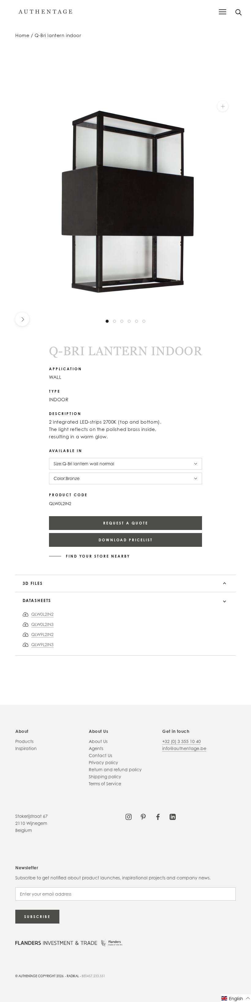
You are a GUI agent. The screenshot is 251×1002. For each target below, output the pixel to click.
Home (22, 35)
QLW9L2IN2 (42, 634)
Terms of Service (105, 783)
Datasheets (37, 600)
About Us (98, 741)
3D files (33, 583)
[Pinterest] (143, 816)
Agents (96, 748)
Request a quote (125, 523)
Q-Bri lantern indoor (58, 35)
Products (24, 741)
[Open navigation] (222, 11)
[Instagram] (129, 816)
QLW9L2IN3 (42, 644)
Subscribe (37, 916)
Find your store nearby (98, 556)
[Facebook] (158, 816)
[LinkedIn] (173, 816)
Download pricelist (126, 540)
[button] (236, 998)
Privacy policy (103, 762)
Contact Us (100, 755)
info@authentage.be (184, 748)
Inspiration (26, 748)
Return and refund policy (115, 769)
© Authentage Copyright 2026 (39, 976)
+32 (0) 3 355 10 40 (181, 741)
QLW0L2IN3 (42, 624)
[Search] (238, 12)
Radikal (73, 976)
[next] (22, 319)
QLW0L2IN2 (42, 614)
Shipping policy (105, 776)
